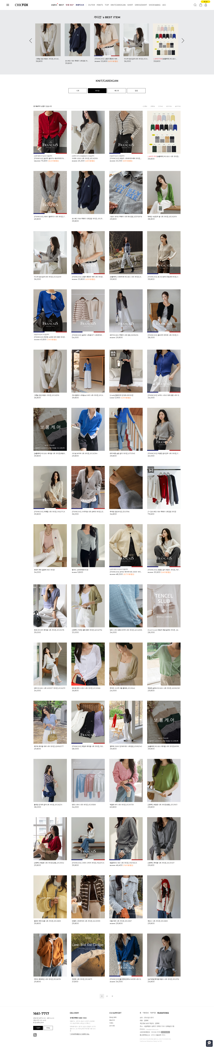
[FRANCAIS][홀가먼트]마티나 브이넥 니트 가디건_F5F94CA (126, 979)
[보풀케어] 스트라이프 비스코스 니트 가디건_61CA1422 (126, 277)
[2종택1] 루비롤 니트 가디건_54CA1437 (161, 863)
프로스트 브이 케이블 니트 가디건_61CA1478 (49, 630)
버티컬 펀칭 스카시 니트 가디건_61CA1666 (86, 688)
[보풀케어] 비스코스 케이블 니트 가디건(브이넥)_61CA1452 (164, 746)
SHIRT (130, 5)
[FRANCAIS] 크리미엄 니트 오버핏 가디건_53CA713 (88, 512)
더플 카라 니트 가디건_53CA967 (121, 921)
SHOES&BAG (155, 5)
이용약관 (153, 1013)
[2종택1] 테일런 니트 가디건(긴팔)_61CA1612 (49, 863)
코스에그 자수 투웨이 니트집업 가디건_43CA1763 (88, 219)
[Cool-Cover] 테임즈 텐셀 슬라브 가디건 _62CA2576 (164, 630)
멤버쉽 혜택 (112, 1017)
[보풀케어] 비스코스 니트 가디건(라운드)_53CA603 (77, 59)
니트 (77, 91)
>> (112, 996)
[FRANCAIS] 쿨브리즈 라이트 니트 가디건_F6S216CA (164, 335)
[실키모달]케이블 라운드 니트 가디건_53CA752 (163, 979)
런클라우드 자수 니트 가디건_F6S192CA (123, 863)
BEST (61, 5)
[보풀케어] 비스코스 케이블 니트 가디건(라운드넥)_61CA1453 (50, 453)
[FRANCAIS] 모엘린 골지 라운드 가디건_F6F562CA (164, 570)
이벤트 (111, 1023)
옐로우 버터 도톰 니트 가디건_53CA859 (47, 921)
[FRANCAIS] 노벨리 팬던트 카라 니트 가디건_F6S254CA (88, 277)
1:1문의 (38, 1028)
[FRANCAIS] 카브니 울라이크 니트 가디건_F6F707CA (107, 59)
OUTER (91, 5)
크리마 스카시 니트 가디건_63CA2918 (85, 158)
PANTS (100, 5)
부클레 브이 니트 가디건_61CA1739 (122, 805)
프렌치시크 (80, 5)
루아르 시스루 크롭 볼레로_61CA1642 (122, 688)
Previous (31, 40)
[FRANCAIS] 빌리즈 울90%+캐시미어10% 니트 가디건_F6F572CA (50, 158)
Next (183, 40)
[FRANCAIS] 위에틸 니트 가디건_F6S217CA (49, 512)
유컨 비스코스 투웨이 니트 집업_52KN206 (124, 335)
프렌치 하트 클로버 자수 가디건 (44, 570)
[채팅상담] (209, 1043)
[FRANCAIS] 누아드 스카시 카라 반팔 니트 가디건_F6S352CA (164, 395)
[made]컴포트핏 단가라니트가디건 (121, 395)
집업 (136, 91)
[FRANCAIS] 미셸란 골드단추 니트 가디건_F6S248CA (164, 453)
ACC (164, 5)
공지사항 (112, 1026)
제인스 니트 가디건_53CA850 (158, 921)
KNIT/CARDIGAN (118, 5)
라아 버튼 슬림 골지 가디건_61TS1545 (122, 453)
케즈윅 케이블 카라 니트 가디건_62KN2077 (49, 746)
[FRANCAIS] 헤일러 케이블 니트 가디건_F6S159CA (88, 746)
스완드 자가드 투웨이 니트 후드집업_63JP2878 (136, 59)
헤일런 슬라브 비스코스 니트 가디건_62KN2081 (164, 688)
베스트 (117, 91)
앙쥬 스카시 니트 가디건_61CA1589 (84, 805)
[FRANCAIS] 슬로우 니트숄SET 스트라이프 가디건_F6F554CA (88, 335)
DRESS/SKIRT (141, 5)
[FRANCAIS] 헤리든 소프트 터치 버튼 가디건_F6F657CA (165, 61)
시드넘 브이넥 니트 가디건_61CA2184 (84, 453)
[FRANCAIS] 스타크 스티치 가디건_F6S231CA (88, 863)
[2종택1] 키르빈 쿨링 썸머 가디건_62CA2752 (87, 630)
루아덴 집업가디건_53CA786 (119, 512)
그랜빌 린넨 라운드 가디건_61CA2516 (46, 395)
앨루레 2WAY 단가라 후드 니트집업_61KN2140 (126, 746)
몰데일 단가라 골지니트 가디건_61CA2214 (48, 805)
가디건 (97, 91)
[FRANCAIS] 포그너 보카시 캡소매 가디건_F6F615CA (164, 277)
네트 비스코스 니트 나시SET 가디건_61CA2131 (49, 688)
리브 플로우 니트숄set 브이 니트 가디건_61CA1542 (88, 395)
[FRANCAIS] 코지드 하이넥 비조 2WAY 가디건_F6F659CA (126, 572)
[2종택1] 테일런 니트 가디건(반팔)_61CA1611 (162, 805)
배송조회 (112, 1020)
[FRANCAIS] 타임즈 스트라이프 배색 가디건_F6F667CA (126, 158)
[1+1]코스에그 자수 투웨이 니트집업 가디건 (162, 512)
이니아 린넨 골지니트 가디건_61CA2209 (48, 59)
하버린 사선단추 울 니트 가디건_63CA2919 (162, 217)
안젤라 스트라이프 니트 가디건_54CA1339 (86, 921)
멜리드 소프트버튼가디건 (80, 570)
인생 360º (70, 5)
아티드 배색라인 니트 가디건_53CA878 (47, 979)
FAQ (48, 1028)
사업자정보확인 (165, 1032)
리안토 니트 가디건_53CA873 (82, 979)
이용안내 (145, 1013)
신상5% (54, 5)
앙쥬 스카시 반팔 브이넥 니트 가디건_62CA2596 (126, 630)
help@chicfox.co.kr (152, 1029)
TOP (107, 5)
